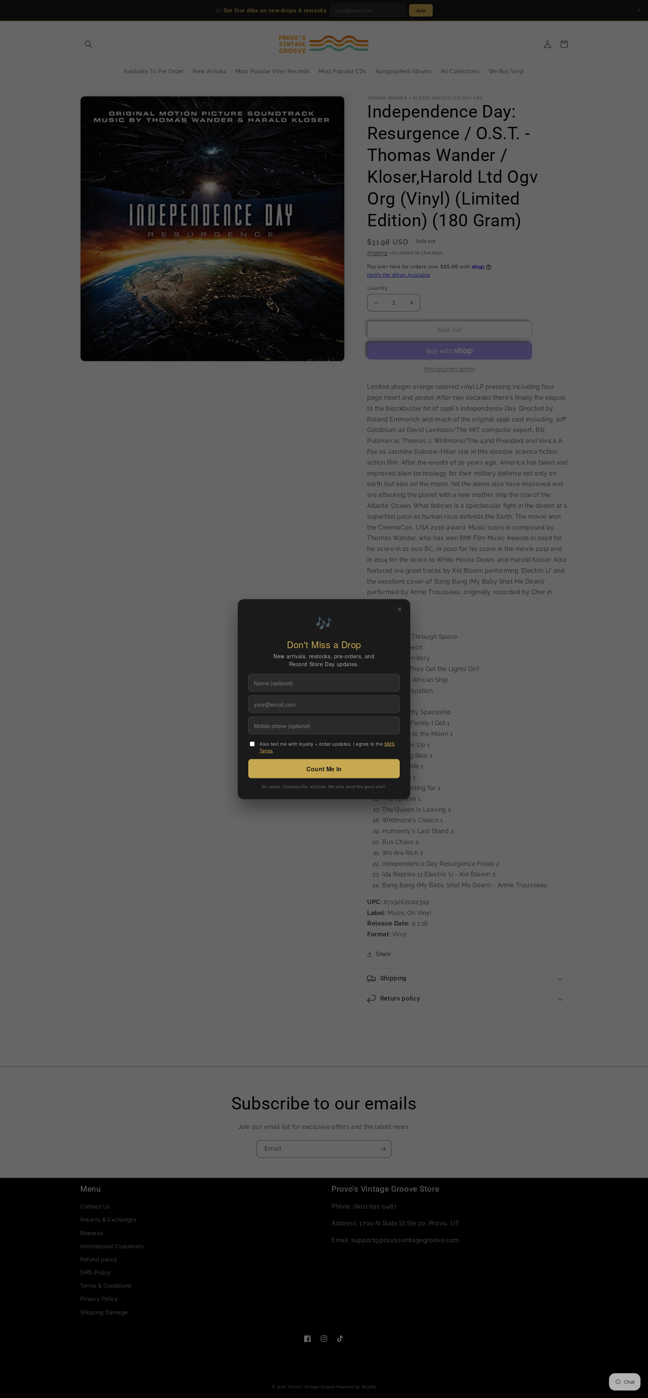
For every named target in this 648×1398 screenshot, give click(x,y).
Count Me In (324, 768)
